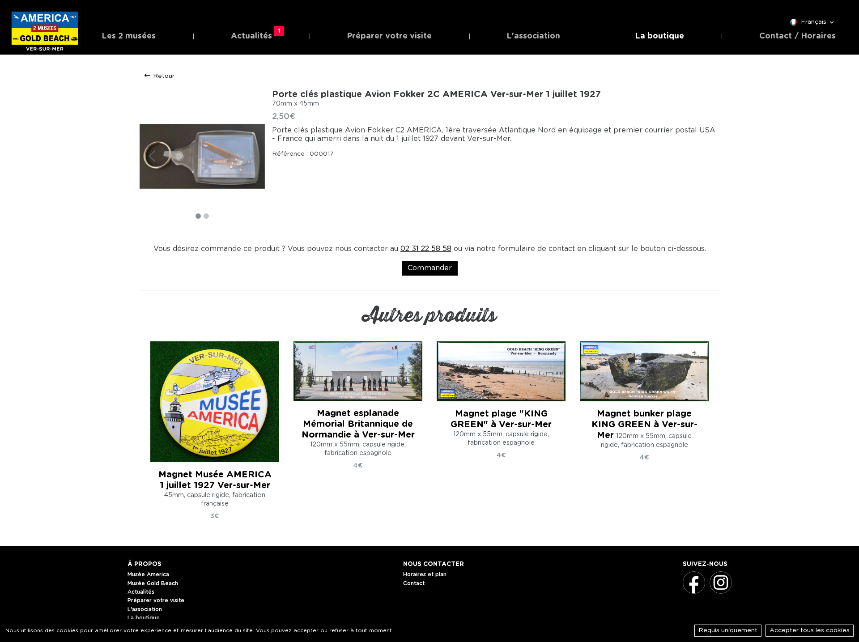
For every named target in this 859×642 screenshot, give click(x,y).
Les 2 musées (129, 36)
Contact (414, 583)
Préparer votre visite (389, 36)
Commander (430, 268)
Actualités (253, 34)
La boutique (659, 36)
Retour (162, 76)
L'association (533, 36)
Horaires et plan (425, 574)
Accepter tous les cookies (810, 630)
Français (813, 22)
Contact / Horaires (797, 36)
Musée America (148, 574)
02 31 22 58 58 (425, 248)
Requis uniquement (727, 630)
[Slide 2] (206, 216)
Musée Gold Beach (153, 583)
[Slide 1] (198, 216)
